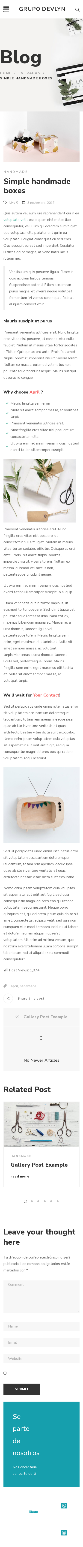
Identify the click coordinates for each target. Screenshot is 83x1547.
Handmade (15, 172)
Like (13, 202)
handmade (28, 986)
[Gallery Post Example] (41, 1124)
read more (20, 1176)
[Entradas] (41, 1038)
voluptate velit (15, 219)
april (14, 986)
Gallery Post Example (45, 1017)
